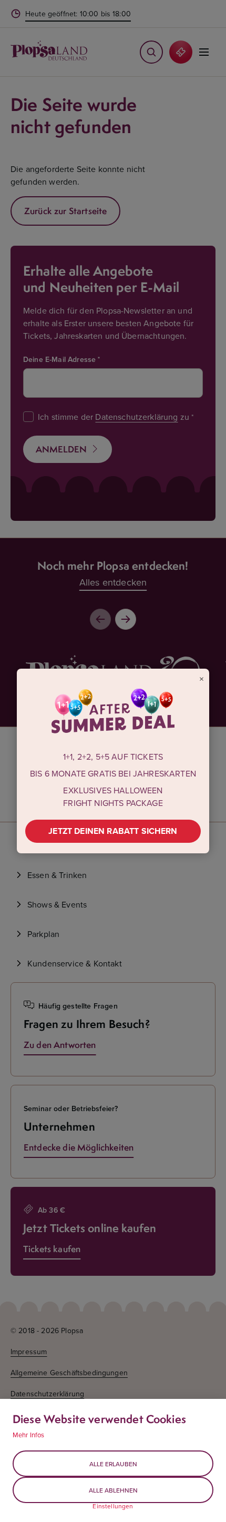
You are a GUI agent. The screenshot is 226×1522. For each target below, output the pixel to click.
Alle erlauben (113, 1463)
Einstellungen (113, 1506)
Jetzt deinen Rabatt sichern (112, 831)
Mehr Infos (29, 1434)
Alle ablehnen (113, 1490)
